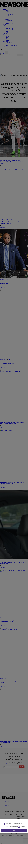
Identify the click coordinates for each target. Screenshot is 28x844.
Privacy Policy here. (19, 827)
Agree (14, 830)
